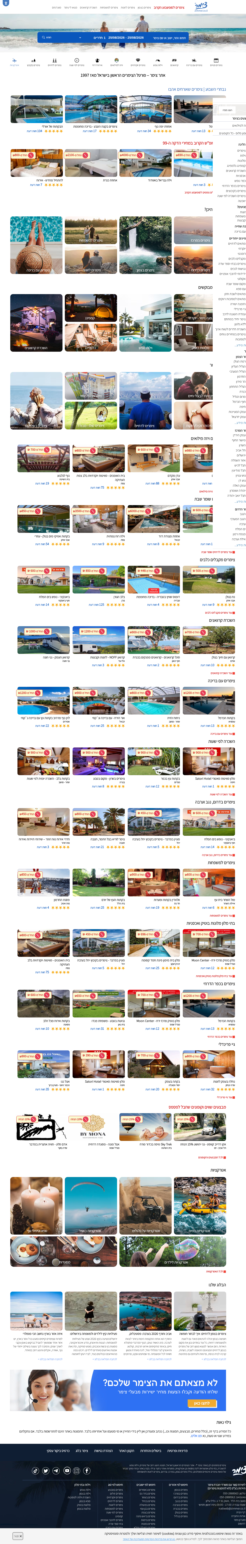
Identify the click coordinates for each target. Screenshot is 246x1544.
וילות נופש (85, 1490)
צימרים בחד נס (147, 1493)
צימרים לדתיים (115, 1501)
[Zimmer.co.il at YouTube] (66, 1468)
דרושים (241, 1523)
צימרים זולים (116, 1493)
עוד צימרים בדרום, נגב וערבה (217, 855)
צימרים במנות (148, 1524)
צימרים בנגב (181, 1501)
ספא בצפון (84, 1501)
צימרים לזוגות (128, 7)
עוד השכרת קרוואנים (221, 673)
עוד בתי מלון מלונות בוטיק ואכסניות (214, 976)
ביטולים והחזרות (150, 1450)
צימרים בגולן (181, 1512)
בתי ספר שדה (115, 1524)
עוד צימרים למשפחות (221, 915)
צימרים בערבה (180, 1505)
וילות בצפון (84, 1493)
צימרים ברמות (148, 1520)
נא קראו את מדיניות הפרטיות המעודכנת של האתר (149, 1539)
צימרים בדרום (181, 1497)
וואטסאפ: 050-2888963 (232, 1497)
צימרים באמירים (147, 1490)
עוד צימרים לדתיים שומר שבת (216, 552)
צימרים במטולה (147, 1505)
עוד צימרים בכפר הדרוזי (219, 1037)
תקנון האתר (126, 1450)
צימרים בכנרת (180, 1509)
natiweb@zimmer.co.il (232, 1508)
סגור (18, 1536)
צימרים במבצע (115, 1490)
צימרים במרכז (180, 1493)
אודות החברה (238, 1516)
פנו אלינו (196, 1435)
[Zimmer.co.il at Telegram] (56, 1469)
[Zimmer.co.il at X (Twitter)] (45, 1469)
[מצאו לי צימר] (118, 1390)
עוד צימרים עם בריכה (221, 734)
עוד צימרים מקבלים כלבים (218, 613)
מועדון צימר (239, 1520)
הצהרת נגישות (103, 1450)
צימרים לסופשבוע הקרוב (169, 7)
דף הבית (240, 1512)
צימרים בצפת (148, 1512)
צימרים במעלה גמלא (144, 1527)
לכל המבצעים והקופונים (210, 1157)
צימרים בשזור (148, 1497)
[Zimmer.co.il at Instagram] (76, 1469)
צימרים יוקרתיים (115, 1497)
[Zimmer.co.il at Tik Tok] (35, 1469)
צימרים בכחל (148, 1501)
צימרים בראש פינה (145, 1516)
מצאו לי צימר (70, 7)
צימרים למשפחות (109, 7)
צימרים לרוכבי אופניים (112, 1520)
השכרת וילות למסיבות (79, 1497)
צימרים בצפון (144, 7)
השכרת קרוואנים (88, 7)
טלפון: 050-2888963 (234, 1493)
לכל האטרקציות (214, 1271)
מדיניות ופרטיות (177, 1450)
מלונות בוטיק (83, 1505)
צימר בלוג (82, 1450)
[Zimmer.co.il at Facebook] (86, 1469)
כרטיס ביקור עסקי (58, 1450)
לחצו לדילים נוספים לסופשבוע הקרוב (204, 192)
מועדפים (56, 7)
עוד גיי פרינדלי (224, 1097)
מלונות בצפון (83, 1509)
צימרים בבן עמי (147, 1509)
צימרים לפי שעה (114, 1512)
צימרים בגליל (181, 1516)
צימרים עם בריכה (114, 1527)
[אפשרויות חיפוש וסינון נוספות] (130, 55)
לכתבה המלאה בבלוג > (50, 1359)
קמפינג (119, 1516)
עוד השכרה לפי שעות (221, 794)
